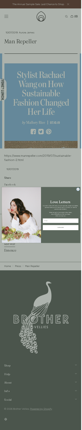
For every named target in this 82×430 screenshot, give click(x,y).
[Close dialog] (76, 189)
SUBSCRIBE (59, 227)
